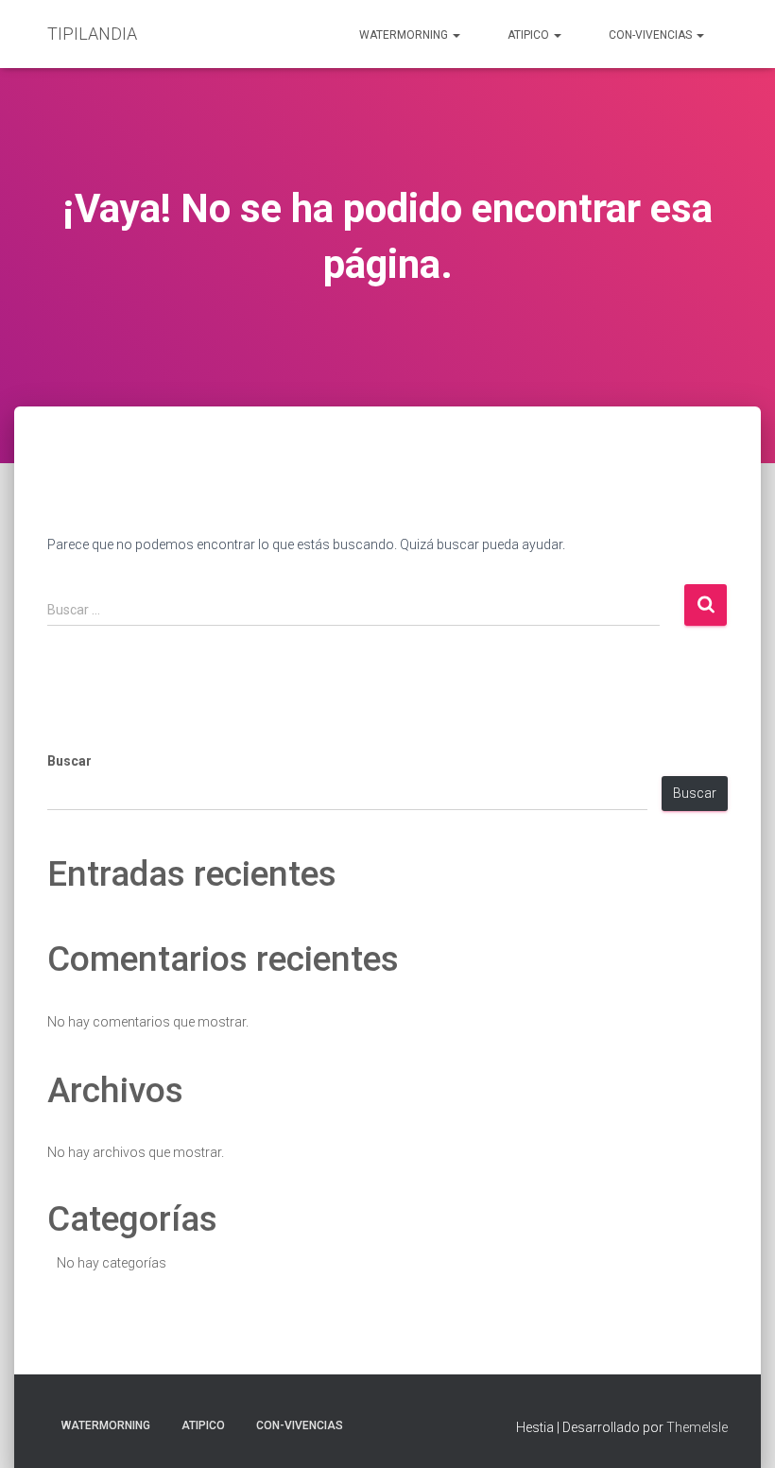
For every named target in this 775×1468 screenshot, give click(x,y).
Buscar (69, 761)
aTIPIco (530, 35)
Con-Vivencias (652, 35)
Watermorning (405, 35)
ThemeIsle (697, 1427)
